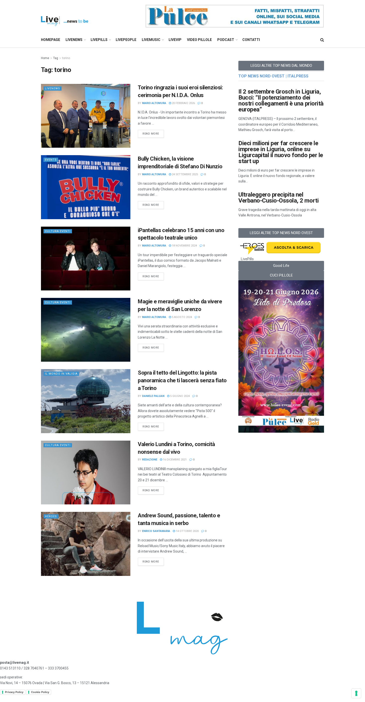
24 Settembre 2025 (184, 174)
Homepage (50, 40)
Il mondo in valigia (61, 373)
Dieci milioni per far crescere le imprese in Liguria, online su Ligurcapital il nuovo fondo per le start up (280, 152)
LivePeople (126, 40)
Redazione (149, 459)
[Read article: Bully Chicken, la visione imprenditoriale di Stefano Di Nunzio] (85, 187)
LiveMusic (151, 40)
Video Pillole (199, 40)
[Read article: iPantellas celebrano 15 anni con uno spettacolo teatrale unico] (85, 258)
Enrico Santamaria (156, 531)
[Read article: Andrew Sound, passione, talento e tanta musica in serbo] (85, 544)
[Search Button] (322, 39)
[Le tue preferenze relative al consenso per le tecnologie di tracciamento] (356, 693)
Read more (153, 132)
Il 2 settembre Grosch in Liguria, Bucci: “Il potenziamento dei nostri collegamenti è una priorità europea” (281, 100)
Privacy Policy (14, 692)
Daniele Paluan (153, 396)
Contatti (251, 40)
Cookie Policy (40, 692)
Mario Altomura (154, 103)
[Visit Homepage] (64, 16)
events (51, 159)
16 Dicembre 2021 (174, 459)
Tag (55, 58)
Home (45, 58)
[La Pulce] (234, 16)
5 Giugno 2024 (179, 396)
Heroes (51, 516)
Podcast (225, 40)
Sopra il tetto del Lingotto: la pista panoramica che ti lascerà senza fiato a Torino (182, 380)
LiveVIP (175, 40)
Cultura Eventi (58, 231)
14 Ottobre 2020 (187, 531)
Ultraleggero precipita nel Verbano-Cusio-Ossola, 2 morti (278, 197)
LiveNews (74, 40)
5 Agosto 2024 (181, 317)
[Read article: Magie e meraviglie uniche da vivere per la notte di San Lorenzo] (85, 330)
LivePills (99, 40)
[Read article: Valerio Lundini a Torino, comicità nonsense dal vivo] (85, 472)
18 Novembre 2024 (184, 245)
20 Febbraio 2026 (183, 103)
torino (66, 58)
